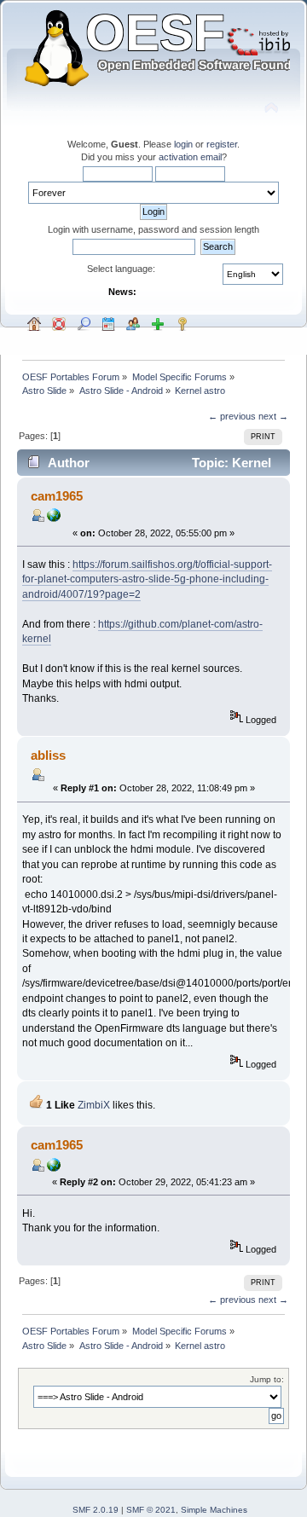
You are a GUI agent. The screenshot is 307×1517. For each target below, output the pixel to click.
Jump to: (267, 1379)
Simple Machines (214, 1509)
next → (273, 416)
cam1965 (57, 496)
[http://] (54, 518)
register (221, 144)
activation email (190, 157)
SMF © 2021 (151, 1509)
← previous (232, 416)
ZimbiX (94, 1105)
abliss (48, 755)
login (183, 144)
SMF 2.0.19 (95, 1509)
